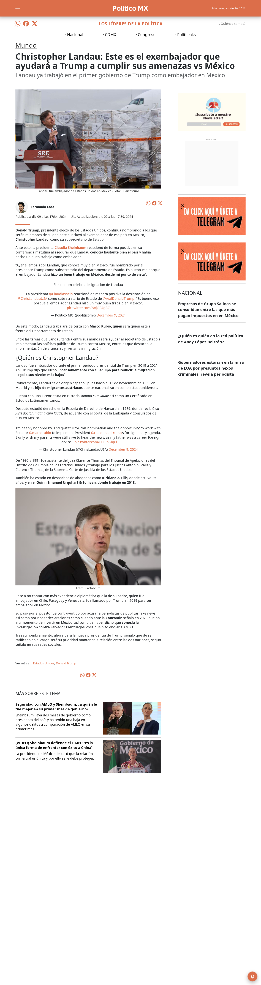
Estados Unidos (43, 663)
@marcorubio (40, 432)
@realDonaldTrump (118, 298)
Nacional (75, 34)
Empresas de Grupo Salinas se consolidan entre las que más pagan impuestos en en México (208, 309)
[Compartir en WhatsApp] (148, 203)
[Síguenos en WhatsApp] (18, 24)
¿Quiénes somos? (232, 23)
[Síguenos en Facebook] (26, 24)
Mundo (26, 45)
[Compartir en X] (160, 203)
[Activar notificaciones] (252, 976)
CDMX (110, 34)
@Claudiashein (61, 294)
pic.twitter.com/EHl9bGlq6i (96, 442)
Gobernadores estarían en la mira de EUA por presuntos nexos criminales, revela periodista (211, 368)
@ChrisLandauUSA (32, 298)
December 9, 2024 (111, 315)
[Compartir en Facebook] (154, 203)
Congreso (147, 34)
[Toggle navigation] (17, 8)
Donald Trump (66, 663)
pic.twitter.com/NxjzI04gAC (88, 307)
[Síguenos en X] (35, 24)
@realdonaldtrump (106, 432)
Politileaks (186, 34)
